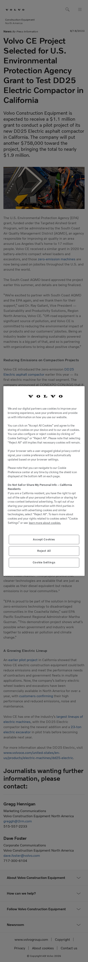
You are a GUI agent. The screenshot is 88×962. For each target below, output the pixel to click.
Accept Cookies (44, 539)
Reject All (44, 550)
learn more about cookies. (45, 522)
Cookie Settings (44, 562)
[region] (44, 481)
